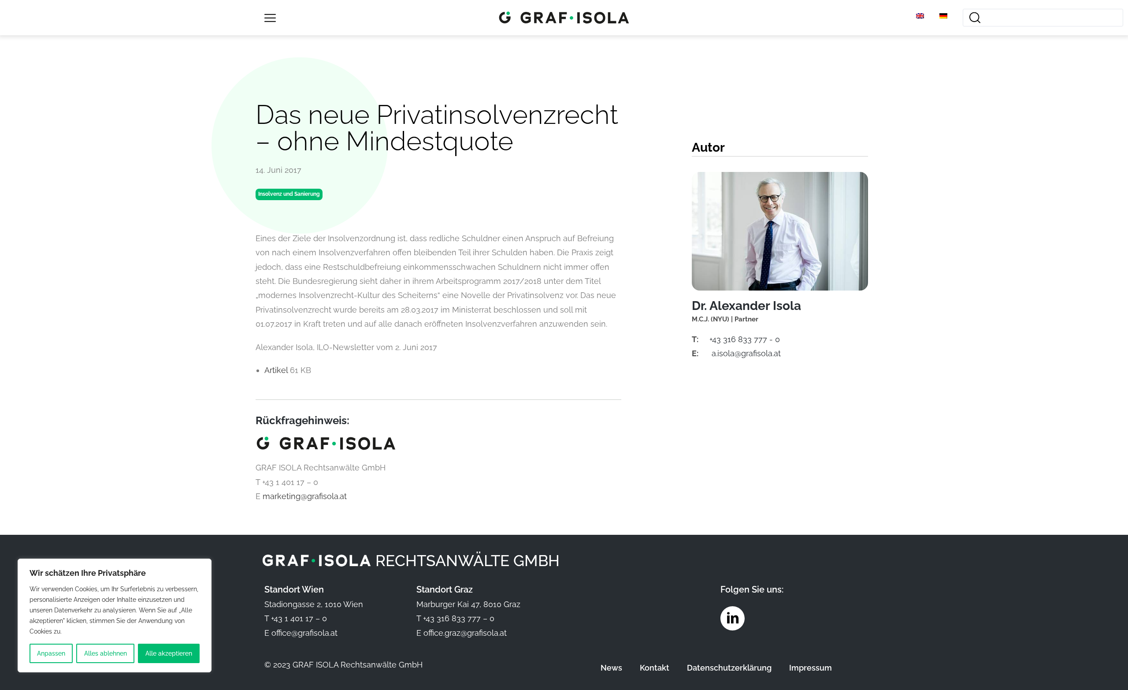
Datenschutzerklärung (729, 667)
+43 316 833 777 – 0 (458, 618)
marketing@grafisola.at (305, 496)
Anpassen (51, 653)
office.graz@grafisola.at (465, 633)
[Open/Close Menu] (270, 18)
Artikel (277, 370)
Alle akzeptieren (168, 653)
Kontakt (654, 667)
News (611, 667)
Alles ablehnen (105, 653)
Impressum (810, 667)
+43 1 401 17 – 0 (299, 618)
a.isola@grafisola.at (746, 353)
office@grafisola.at (304, 633)
